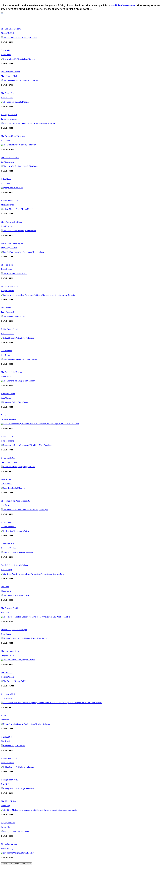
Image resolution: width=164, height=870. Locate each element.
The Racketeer (7, 265)
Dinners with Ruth (8, 436)
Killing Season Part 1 (9, 329)
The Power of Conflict (10, 608)
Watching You (6, 737)
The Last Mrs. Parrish (10, 157)
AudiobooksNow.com (123, 5)
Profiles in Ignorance (9, 286)
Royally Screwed (8, 823)
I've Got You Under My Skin (12, 243)
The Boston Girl (7, 93)
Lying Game (6, 179)
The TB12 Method (8, 801)
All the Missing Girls (9, 200)
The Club (5, 587)
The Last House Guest (10, 651)
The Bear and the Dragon (11, 372)
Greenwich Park (7, 544)
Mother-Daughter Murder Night (14, 629)
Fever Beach (6, 479)
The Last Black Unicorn (11, 29)
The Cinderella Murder (10, 72)
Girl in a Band (7, 50)
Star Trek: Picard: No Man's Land (14, 565)
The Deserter (6, 672)
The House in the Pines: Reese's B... (15, 501)
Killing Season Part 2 (9, 780)
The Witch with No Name (11, 222)
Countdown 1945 (8, 694)
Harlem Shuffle (7, 522)
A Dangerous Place (9, 115)
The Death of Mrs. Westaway (13, 136)
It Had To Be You (8, 458)
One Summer (6, 351)
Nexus (3, 415)
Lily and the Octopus (9, 844)
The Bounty (6, 308)
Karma (4, 715)
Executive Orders (8, 393)
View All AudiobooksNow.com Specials (16, 864)
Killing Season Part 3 (9, 758)
